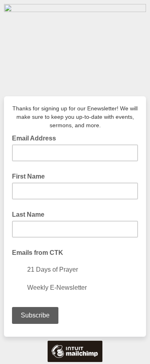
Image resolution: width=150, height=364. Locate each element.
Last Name (28, 214)
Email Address (36, 137)
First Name (28, 176)
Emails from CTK (37, 252)
